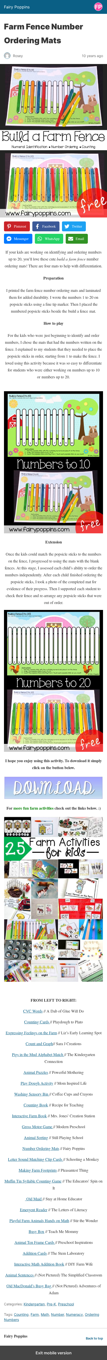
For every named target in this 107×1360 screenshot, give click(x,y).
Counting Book (36, 1104)
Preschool (66, 1304)
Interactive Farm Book (29, 1115)
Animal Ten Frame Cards (34, 1242)
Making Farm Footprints (38, 1170)
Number (57, 1314)
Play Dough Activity (37, 1083)
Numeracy (74, 1314)
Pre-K (51, 1304)
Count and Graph (39, 1043)
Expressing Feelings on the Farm (31, 1032)
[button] (10, 71)
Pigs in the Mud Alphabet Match (38, 1054)
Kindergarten (34, 1304)
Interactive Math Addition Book (39, 1264)
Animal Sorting (36, 1137)
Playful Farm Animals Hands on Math (39, 1220)
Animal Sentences (20, 1274)
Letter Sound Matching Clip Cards (35, 1159)
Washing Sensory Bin (31, 1094)
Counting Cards (37, 1021)
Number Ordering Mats (40, 1148)
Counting (21, 1314)
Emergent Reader (33, 1209)
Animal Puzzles (35, 1072)
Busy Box (36, 1231)
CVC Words (33, 1011)
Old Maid (34, 1198)
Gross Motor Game (37, 1126)
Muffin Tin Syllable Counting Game (32, 1181)
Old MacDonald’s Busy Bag (29, 1285)
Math (45, 1314)
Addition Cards (35, 1253)
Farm (35, 1314)
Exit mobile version (54, 1352)
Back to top (94, 1338)
